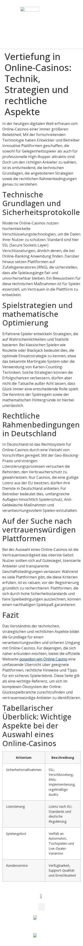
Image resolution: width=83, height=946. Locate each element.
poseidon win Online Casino (43, 659)
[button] (75, 24)
